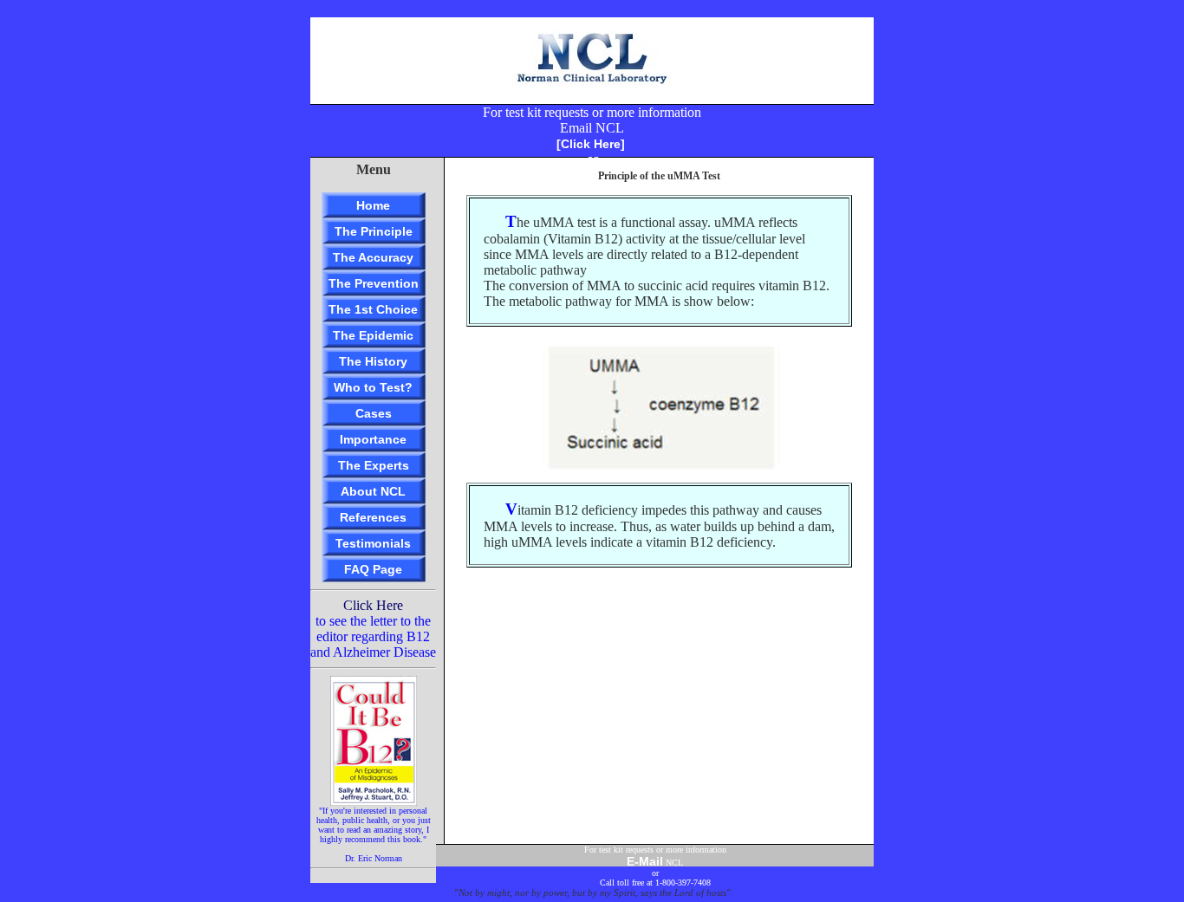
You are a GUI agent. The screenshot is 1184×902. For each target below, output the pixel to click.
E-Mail (645, 861)
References (373, 517)
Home (373, 205)
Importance (373, 439)
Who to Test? (373, 387)
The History (373, 361)
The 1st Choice (373, 309)
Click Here (373, 605)
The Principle (374, 231)
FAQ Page (373, 569)
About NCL (373, 491)
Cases (373, 413)
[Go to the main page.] (592, 99)
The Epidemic (373, 335)
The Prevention (374, 283)
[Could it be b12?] (373, 801)
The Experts (373, 465)
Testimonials (373, 543)
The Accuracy (373, 257)
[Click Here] (590, 144)
